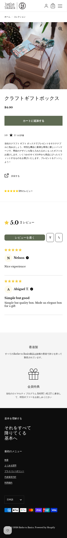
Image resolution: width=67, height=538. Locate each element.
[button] (11, 191)
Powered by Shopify (45, 527)
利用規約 (8, 482)
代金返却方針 (10, 477)
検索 (6, 460)
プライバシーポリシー (14, 471)
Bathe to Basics (26, 527)
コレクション (20, 17)
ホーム (7, 17)
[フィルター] (50, 237)
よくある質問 (10, 465)
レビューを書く (25, 237)
